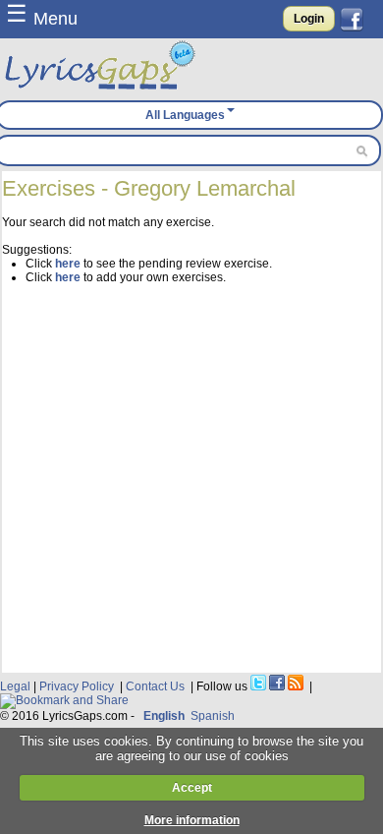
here (68, 263)
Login (309, 19)
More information (192, 820)
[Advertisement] (191, 476)
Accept (192, 788)
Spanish (213, 716)
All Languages (185, 115)
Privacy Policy (76, 686)
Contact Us (155, 686)
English (164, 716)
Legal (15, 686)
